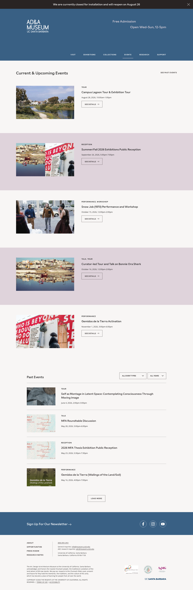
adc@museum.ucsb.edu (85, 549)
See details (90, 104)
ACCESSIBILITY (54, 582)
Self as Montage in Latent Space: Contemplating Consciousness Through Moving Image (107, 395)
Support (161, 55)
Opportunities (34, 547)
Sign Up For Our (47, 524)
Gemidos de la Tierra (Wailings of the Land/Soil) (91, 474)
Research (144, 55)
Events (128, 55)
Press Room (33, 551)
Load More (96, 498)
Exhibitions (89, 55)
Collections (109, 55)
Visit (73, 55)
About (30, 543)
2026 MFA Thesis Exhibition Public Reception (89, 447)
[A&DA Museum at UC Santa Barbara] (37, 26)
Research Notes (35, 555)
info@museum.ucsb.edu (81, 547)
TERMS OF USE (42, 582)
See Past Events (169, 73)
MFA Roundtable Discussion (78, 420)
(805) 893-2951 (63, 543)
